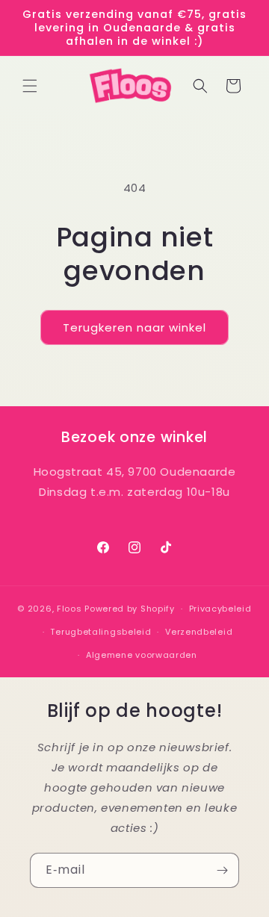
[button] (29, 85)
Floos (69, 609)
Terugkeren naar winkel (134, 327)
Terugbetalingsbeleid (100, 632)
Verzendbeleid (198, 632)
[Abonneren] (221, 870)
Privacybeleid (220, 609)
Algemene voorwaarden (141, 655)
